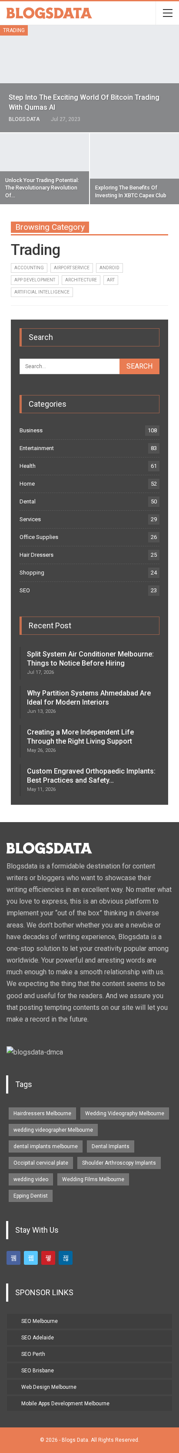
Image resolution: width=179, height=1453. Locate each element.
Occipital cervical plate (40, 1163)
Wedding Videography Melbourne (124, 1113)
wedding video (30, 1179)
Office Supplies (39, 537)
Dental (28, 501)
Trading (14, 30)
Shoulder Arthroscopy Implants (119, 1163)
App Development (34, 280)
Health (28, 466)
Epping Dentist (30, 1196)
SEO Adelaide (37, 1338)
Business (31, 430)
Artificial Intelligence (42, 292)
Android (109, 267)
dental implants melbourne (45, 1146)
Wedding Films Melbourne (93, 1179)
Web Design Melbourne (48, 1387)
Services (30, 519)
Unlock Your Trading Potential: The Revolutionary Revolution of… (42, 188)
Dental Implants (110, 1146)
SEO (25, 590)
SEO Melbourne (39, 1321)
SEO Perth (33, 1354)
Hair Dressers (36, 555)
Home (27, 483)
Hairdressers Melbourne (42, 1113)
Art (111, 280)
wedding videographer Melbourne (53, 1130)
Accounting (29, 267)
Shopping (32, 572)
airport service (72, 267)
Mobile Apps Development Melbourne (65, 1404)
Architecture (81, 280)
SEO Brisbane (37, 1371)
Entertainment (37, 448)
